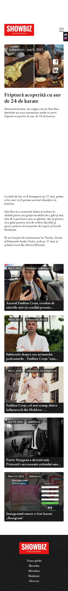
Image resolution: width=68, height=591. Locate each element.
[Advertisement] (27, 10)
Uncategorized (48, 371)
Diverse (34, 581)
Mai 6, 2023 (14, 268)
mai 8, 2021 (35, 50)
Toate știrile (34, 560)
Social (43, 320)
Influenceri (16, 50)
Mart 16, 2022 (16, 476)
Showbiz (34, 566)
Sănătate (34, 576)
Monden (34, 571)
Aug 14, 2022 (15, 422)
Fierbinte (31, 268)
